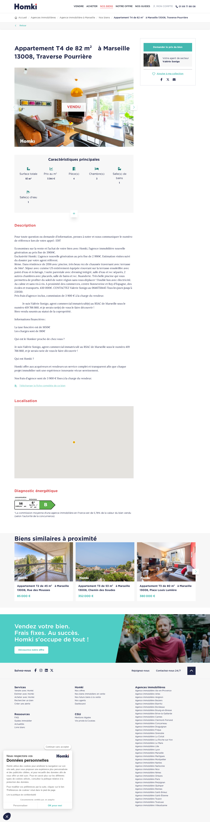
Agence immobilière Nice (147, 769)
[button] (7, 816)
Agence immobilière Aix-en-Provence (153, 691)
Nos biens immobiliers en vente (90, 694)
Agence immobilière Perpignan (150, 782)
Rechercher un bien (23, 700)
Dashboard (80, 704)
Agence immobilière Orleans (149, 776)
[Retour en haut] (191, 671)
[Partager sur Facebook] (161, 80)
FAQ (16, 718)
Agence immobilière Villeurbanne (151, 805)
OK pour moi (55, 805)
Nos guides (142, 6)
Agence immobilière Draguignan (150, 727)
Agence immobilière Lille (147, 746)
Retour (22, 26)
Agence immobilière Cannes (148, 717)
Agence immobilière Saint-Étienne (151, 796)
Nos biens (106, 6)
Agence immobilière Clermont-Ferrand (154, 720)
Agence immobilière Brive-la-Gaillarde (153, 714)
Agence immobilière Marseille (149, 753)
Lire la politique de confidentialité (21, 795)
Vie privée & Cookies (85, 721)
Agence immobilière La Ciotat (149, 737)
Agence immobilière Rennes (148, 789)
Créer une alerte (22, 704)
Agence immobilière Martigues (150, 756)
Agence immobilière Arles (147, 694)
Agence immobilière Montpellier (150, 760)
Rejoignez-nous (140, 671)
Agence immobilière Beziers (148, 700)
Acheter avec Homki (24, 697)
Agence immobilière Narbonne (150, 766)
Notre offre (124, 6)
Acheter (91, 6)
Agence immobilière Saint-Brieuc (151, 792)
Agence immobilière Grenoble (149, 733)
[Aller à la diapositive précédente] (14, 107)
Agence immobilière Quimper (149, 786)
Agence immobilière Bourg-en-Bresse (153, 710)
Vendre (79, 6)
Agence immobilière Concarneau (151, 723)
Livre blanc (19, 727)
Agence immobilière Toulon (148, 799)
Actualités (19, 724)
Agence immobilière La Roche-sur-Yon (154, 740)
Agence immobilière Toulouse (149, 802)
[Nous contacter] (174, 80)
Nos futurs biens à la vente (88, 697)
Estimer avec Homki (24, 694)
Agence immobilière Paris (147, 779)
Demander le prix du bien (167, 47)
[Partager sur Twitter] (168, 80)
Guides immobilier (23, 721)
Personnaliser (20, 805)
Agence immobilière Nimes (148, 773)
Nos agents (80, 700)
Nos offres (80, 691)
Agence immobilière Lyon (147, 750)
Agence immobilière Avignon (149, 697)
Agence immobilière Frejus (148, 730)
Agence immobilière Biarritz (148, 704)
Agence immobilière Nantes (148, 763)
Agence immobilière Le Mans (149, 743)
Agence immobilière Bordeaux (150, 707)
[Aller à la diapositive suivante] (133, 107)
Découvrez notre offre (31, 650)
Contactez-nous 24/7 (168, 671)
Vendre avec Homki (23, 691)
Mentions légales (83, 718)
